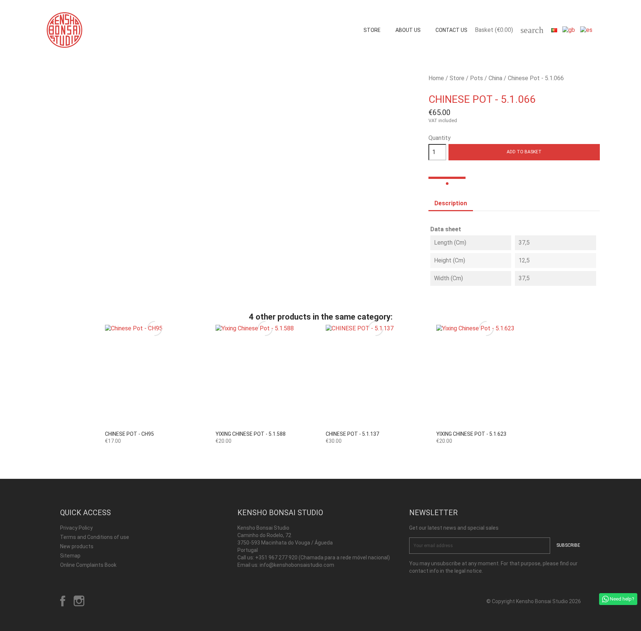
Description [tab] (450, 203)
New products (76, 546)
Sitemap (70, 556)
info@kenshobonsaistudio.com (297, 565)
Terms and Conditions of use (94, 537)
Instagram (79, 601)
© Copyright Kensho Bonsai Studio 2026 (533, 601)
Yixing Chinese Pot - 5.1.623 (471, 434)
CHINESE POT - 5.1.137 (352, 434)
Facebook (62, 601)
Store (372, 30)
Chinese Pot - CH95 (129, 434)
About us (408, 30)
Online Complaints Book (88, 565)
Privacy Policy (76, 528)
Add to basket (524, 151)
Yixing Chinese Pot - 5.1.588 (251, 434)
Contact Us (451, 30)
